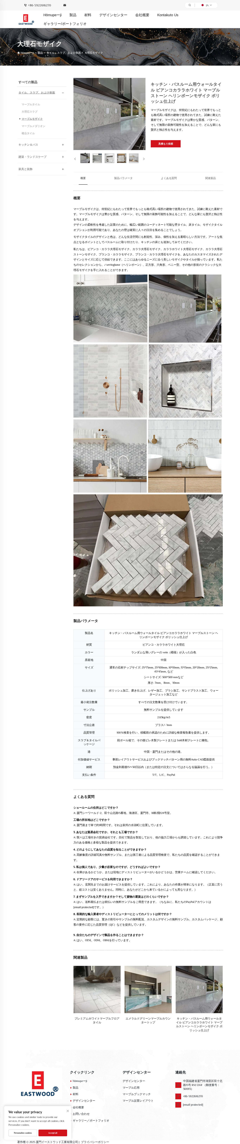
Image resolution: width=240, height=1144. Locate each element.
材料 (87, 15)
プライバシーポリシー (95, 1142)
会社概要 (142, 15)
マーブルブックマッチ (137, 1094)
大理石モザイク (94, 52)
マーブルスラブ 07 (199, 1018)
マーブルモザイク (32, 118)
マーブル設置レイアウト (138, 1100)
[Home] (39, 1083)
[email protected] (83, 907)
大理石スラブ (29, 111)
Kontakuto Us (167, 15)
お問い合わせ (81, 1114)
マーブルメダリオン (33, 126)
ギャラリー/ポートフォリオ (65, 24)
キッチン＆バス (28, 144)
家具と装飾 (25, 169)
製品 (72, 15)
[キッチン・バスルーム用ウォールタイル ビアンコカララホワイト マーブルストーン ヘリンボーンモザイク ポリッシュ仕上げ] (109, 114)
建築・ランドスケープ (32, 156)
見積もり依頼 (165, 143)
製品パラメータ (123, 178)
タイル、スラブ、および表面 (64, 52)
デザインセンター (113, 15)
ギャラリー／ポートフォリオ (91, 1120)
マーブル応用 (131, 1087)
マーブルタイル (31, 104)
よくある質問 (169, 178)
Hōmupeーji (52, 15)
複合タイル (28, 133)
